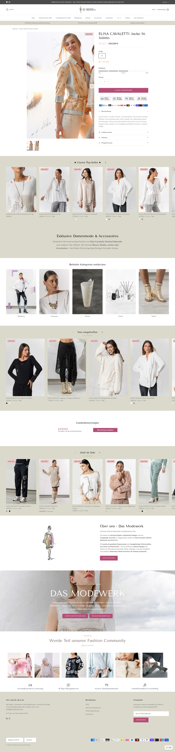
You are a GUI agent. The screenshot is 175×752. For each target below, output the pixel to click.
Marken (127, 18)
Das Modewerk (139, 18)
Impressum (89, 714)
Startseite (15, 29)
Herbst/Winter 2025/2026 (75, 616)
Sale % (119, 18)
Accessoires (98, 18)
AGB (87, 704)
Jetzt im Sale (87, 452)
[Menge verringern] (100, 81)
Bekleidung (78, 18)
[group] (20, 665)
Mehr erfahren (109, 558)
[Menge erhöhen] (108, 81)
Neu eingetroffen (87, 332)
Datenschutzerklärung (93, 708)
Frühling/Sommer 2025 (101, 616)
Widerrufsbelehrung (92, 711)
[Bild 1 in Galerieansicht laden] (60, 85)
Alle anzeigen (87, 335)
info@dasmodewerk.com (14, 709)
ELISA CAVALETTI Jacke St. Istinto (28, 29)
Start (33, 18)
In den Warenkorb (123, 90)
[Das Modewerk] (87, 9)
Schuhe (88, 18)
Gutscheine (109, 18)
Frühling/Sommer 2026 (63, 18)
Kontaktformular (16, 707)
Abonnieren (141, 720)
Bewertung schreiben (105, 430)
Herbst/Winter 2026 (45, 18)
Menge (101, 77)
